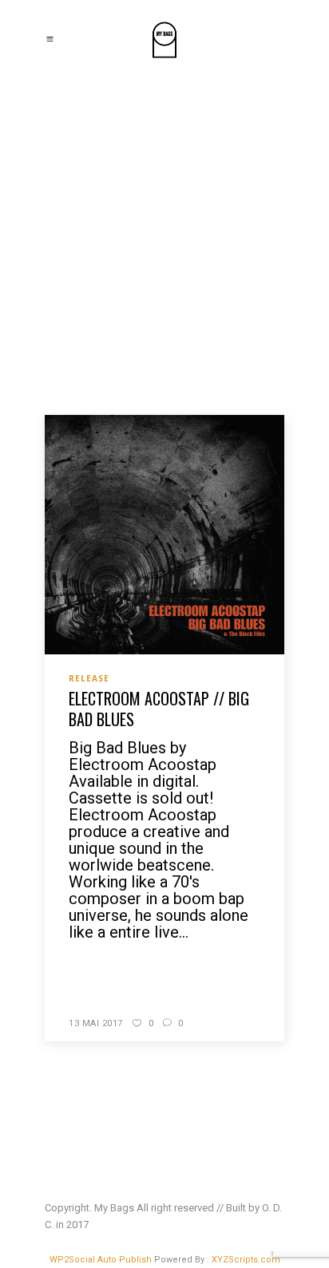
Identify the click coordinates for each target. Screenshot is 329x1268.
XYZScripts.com (246, 1259)
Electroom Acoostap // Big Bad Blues (159, 708)
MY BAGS (72, 248)
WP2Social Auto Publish (101, 1259)
